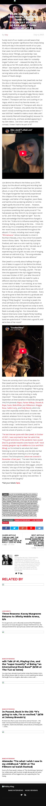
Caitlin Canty (12, 408)
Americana (7, 496)
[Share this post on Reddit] (39, 528)
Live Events (37, 520)
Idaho (22, 504)
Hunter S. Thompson (11, 504)
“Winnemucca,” (8, 235)
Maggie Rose (7, 508)
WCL (20, 515)
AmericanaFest (18, 496)
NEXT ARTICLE (37, 535)
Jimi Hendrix (21, 506)
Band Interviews (22, 520)
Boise (15, 499)
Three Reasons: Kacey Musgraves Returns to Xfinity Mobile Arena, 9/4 (21, 616)
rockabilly (20, 511)
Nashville (34, 508)
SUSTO (5, 513)
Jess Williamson (29, 405)
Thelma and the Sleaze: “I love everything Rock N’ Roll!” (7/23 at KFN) (12, 539)
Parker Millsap (29, 402)
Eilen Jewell (35, 499)
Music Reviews (31, 790)
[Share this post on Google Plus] (23, 528)
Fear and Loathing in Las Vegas (25, 501)
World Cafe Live (29, 515)
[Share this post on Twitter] (14, 528)
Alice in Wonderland (17, 494)
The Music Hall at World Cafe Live (22, 513)
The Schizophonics (10, 515)
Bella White (17, 405)
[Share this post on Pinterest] (31, 528)
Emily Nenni (26, 408)
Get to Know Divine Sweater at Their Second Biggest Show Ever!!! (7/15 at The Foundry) (34, 541)
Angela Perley (30, 496)
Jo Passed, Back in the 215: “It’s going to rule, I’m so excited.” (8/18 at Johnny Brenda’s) (22, 714)
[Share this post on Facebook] (6, 528)
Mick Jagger (18, 508)
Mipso (19, 402)
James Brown (31, 504)
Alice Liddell (32, 494)
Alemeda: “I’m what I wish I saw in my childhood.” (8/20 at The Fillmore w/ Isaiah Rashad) (22, 764)
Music (5, 523)
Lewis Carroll (33, 506)
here (18, 483)
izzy (6, 35)
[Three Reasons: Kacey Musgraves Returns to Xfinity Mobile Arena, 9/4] (23, 596)
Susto (9, 405)
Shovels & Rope (31, 511)
